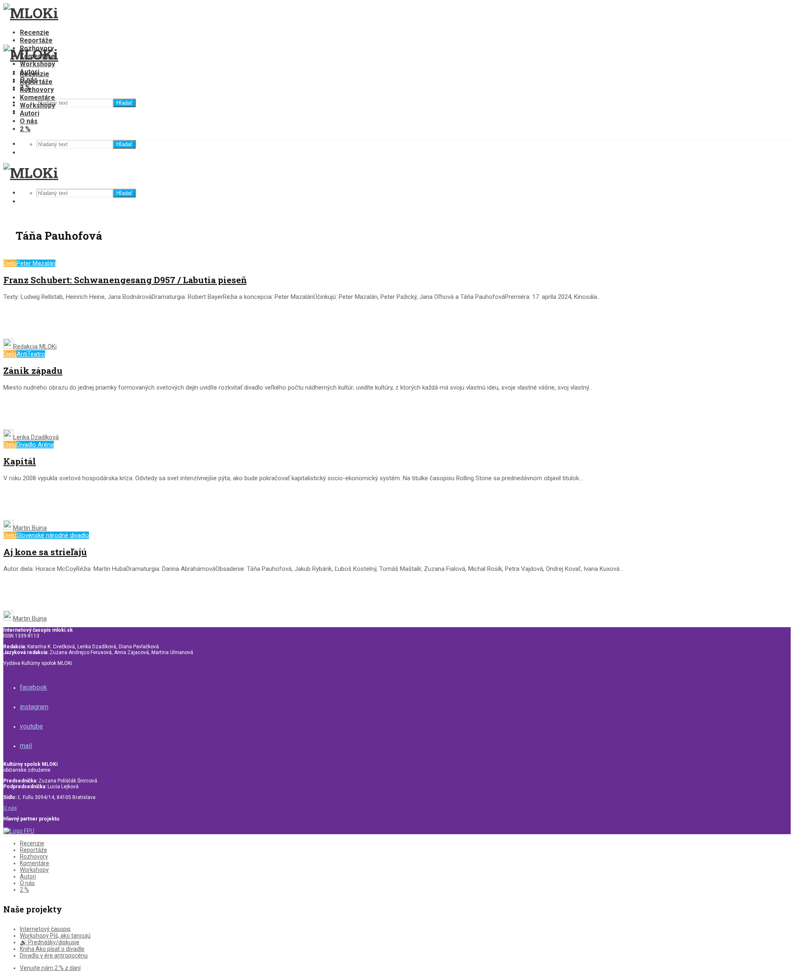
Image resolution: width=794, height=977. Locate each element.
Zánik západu (32, 370)
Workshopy (37, 64)
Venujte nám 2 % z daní (50, 968)
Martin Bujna (30, 528)
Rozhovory (37, 90)
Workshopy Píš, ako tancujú (55, 935)
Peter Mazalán (36, 263)
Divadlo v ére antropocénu (54, 955)
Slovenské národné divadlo (53, 535)
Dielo (10, 263)
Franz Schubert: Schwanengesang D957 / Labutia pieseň (124, 280)
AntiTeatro (31, 354)
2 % (25, 129)
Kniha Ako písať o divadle (52, 949)
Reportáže (36, 40)
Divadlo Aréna (35, 444)
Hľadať (124, 103)
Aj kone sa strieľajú (45, 552)
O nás (29, 121)
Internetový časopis (45, 929)
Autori (29, 113)
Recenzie (34, 32)
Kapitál (19, 461)
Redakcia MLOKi (35, 346)
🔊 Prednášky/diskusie (49, 942)
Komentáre (37, 97)
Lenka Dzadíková (36, 437)
